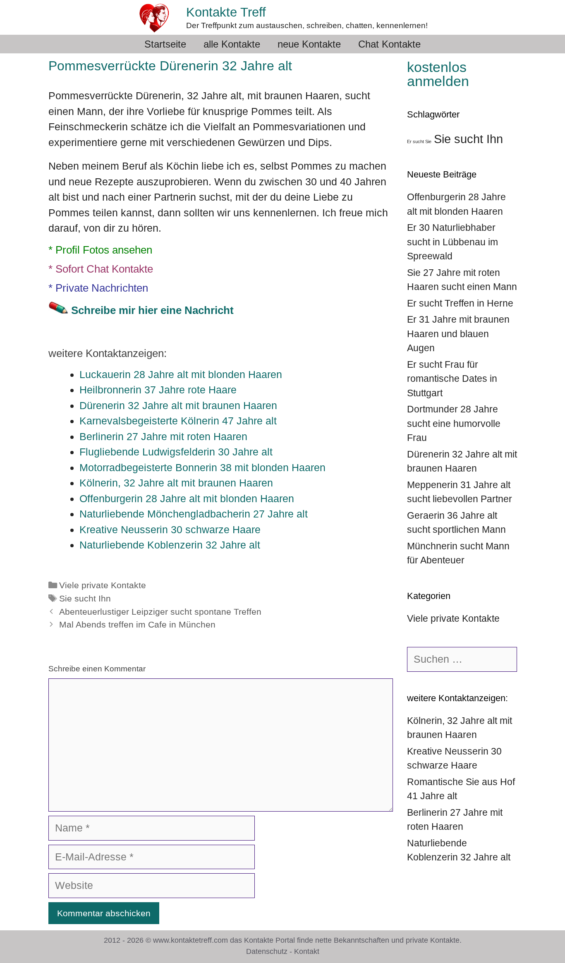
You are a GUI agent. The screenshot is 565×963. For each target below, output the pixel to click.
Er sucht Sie (419, 141)
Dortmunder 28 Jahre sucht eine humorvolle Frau (453, 423)
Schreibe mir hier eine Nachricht (152, 310)
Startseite (165, 44)
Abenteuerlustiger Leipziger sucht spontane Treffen (160, 612)
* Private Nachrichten (98, 288)
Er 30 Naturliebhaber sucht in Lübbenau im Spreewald (452, 241)
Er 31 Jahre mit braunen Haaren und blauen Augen (458, 333)
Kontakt (306, 951)
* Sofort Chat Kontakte (100, 269)
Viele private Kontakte (102, 585)
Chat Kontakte (389, 44)
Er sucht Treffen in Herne (460, 303)
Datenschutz (266, 951)
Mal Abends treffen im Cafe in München (137, 625)
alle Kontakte (231, 44)
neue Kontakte (309, 44)
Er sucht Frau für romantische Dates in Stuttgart (452, 378)
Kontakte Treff (226, 12)
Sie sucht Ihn (85, 599)
